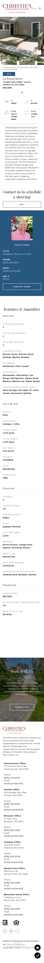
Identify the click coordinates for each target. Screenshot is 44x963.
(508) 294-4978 (10, 262)
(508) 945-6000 (12, 856)
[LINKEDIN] (5, 931)
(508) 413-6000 (12, 778)
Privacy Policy (30, 947)
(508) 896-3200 (12, 830)
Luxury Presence (15, 944)
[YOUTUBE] (11, 931)
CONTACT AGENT (22, 287)
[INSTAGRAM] (17, 931)
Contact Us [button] (22, 707)
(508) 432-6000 (12, 883)
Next (22, 204)
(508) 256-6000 (12, 804)
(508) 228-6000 (12, 909)
